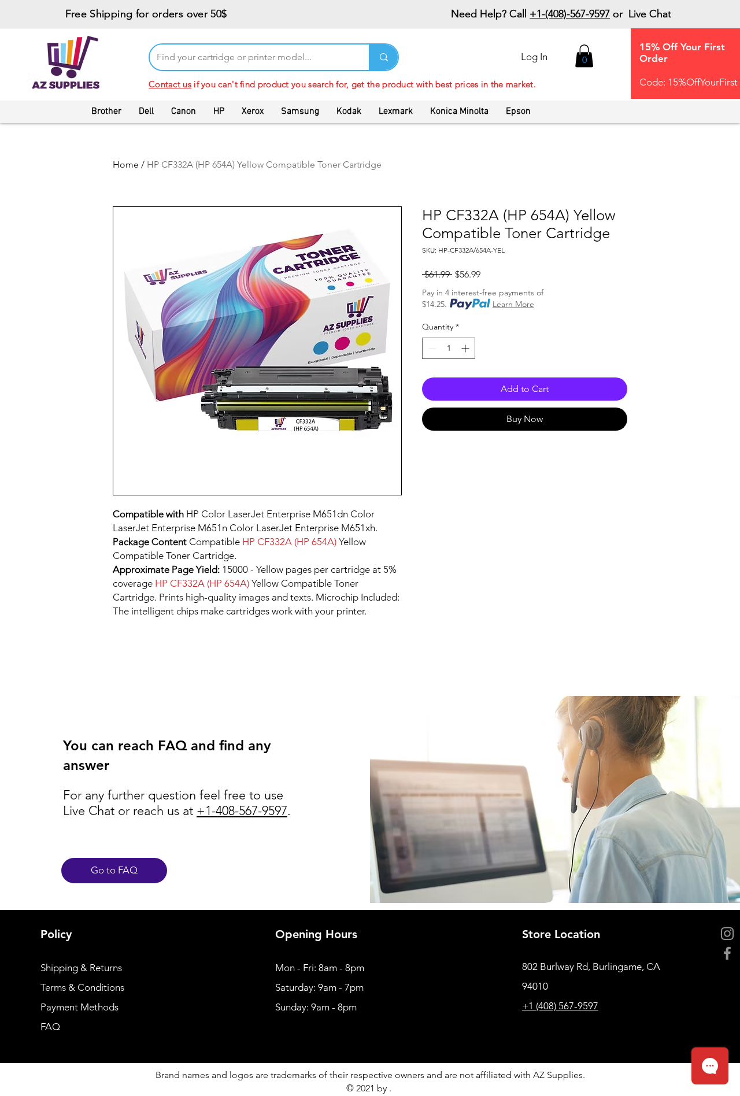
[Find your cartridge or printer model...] (383, 57)
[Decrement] (431, 348)
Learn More (513, 304)
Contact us (170, 84)
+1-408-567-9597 (242, 811)
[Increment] (466, 348)
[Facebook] (727, 953)
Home (126, 164)
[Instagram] (727, 933)
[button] (584, 56)
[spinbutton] (448, 348)
